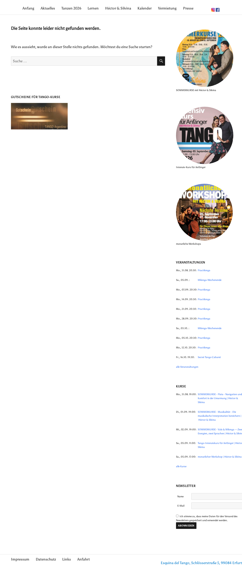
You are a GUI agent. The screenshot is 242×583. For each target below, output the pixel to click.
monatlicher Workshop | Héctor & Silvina (220, 456)
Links (66, 559)
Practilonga (204, 270)
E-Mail (180, 505)
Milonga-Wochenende (209, 280)
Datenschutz (46, 559)
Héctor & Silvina (118, 8)
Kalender (144, 8)
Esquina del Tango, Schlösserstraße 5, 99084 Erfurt (201, 563)
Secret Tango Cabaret (209, 357)
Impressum (20, 559)
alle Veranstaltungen (187, 366)
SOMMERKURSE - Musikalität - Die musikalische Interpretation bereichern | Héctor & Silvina (219, 415)
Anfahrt (83, 559)
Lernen (93, 8)
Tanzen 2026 (71, 8)
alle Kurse (181, 466)
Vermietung (167, 8)
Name (180, 496)
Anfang (28, 8)
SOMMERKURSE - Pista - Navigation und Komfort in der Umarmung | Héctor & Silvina (220, 398)
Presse (188, 8)
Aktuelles (48, 8)
